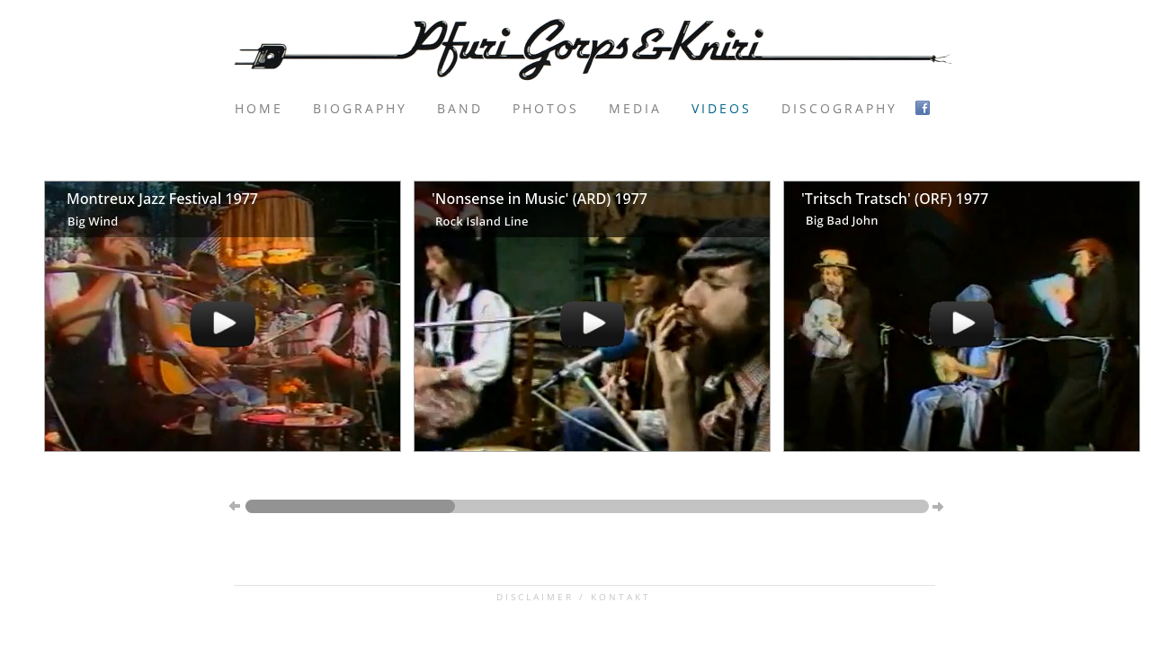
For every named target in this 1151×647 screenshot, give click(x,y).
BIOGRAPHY (360, 108)
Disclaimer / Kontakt (573, 596)
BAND (460, 108)
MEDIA (635, 108)
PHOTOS (546, 108)
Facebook (924, 108)
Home (259, 108)
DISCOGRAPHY (839, 108)
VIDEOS (721, 108)
